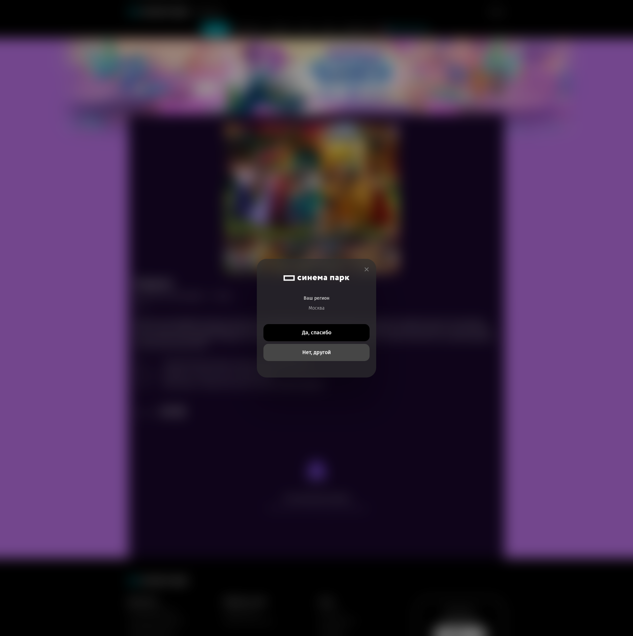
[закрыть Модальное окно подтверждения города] (367, 269)
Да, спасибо (316, 332)
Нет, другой (316, 352)
